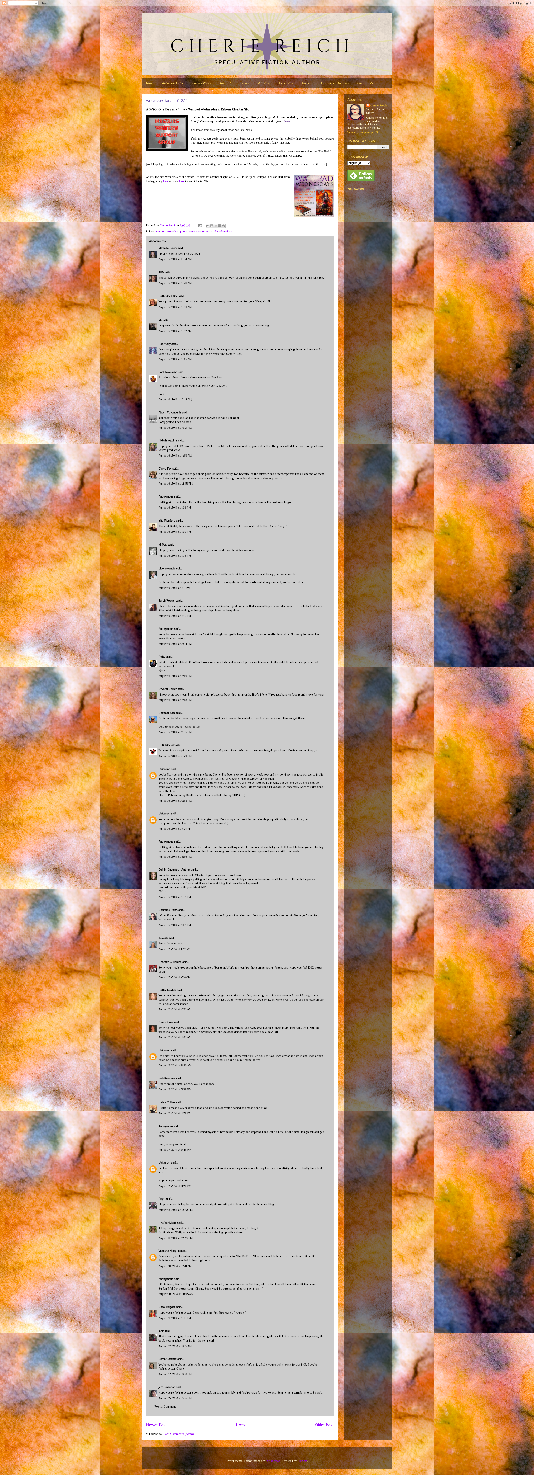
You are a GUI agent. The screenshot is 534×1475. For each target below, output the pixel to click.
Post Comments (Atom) (178, 1434)
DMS (162, 656)
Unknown (164, 769)
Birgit (162, 1198)
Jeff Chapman (167, 1387)
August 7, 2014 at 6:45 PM (175, 1149)
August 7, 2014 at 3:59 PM (175, 1089)
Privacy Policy (201, 83)
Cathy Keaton (167, 990)
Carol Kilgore (167, 1307)
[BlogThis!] (212, 226)
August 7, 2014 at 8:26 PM (175, 1186)
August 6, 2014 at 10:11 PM (175, 925)
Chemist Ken (167, 713)
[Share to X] (216, 226)
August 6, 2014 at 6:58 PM (175, 800)
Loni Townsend (168, 372)
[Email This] (208, 226)
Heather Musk (167, 1222)
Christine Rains (168, 909)
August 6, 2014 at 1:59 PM (175, 615)
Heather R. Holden (170, 961)
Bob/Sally (165, 343)
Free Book (286, 83)
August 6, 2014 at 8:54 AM (175, 259)
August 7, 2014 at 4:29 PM (175, 1113)
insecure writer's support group (175, 231)
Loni (161, 394)
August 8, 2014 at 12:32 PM (176, 1209)
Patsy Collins (167, 1102)
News (245, 83)
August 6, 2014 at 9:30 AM (175, 307)
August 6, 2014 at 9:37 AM (175, 331)
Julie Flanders (167, 520)
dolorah (163, 938)
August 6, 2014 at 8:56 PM (175, 856)
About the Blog (172, 83)
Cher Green (166, 1022)
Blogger (302, 1460)
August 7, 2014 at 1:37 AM (174, 949)
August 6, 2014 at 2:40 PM (175, 676)
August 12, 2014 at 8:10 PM (175, 1374)
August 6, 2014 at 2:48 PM (175, 700)
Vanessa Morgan (169, 1250)
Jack (161, 1331)
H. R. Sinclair (167, 745)
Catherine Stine (168, 296)
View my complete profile (363, 132)
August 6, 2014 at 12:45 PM (176, 483)
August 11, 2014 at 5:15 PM (175, 1318)
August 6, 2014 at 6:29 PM (175, 756)
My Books (263, 83)
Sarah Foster (167, 600)
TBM (162, 272)
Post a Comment (165, 1406)
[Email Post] (200, 225)
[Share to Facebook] (220, 226)
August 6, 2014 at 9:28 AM (175, 283)
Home (149, 83)
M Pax (163, 544)
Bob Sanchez (167, 1078)
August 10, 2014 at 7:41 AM (175, 1266)
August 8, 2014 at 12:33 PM (176, 1238)
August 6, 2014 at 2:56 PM (175, 732)
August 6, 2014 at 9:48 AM (175, 399)
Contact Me (365, 83)
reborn (200, 231)
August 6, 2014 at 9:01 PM (175, 897)
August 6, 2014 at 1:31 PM (174, 587)
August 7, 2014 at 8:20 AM (175, 1065)
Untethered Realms (335, 83)
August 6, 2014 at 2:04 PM (175, 643)
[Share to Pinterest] (224, 226)
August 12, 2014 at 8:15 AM (175, 1346)
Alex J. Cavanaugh (170, 412)
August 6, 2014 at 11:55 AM (175, 455)
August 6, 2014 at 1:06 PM (175, 531)
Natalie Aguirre (168, 440)
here (287, 121)
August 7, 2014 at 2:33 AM (175, 1009)
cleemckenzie (167, 568)
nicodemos (273, 1460)
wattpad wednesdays (219, 231)
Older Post (324, 1425)
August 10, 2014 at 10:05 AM (176, 1294)
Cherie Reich (378, 105)
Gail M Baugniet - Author (174, 869)
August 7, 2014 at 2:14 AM (175, 977)
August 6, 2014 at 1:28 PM (175, 555)
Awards (307, 83)
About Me (226, 83)
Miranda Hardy (168, 248)
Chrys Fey (165, 468)
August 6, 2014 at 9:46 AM (175, 359)
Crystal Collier (168, 689)
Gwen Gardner (167, 1359)
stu (160, 320)
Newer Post (156, 1425)
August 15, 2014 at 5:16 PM (175, 1398)
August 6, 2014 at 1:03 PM (175, 507)
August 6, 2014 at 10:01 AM (175, 427)
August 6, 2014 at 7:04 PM (175, 828)
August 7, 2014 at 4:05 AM (175, 1037)
